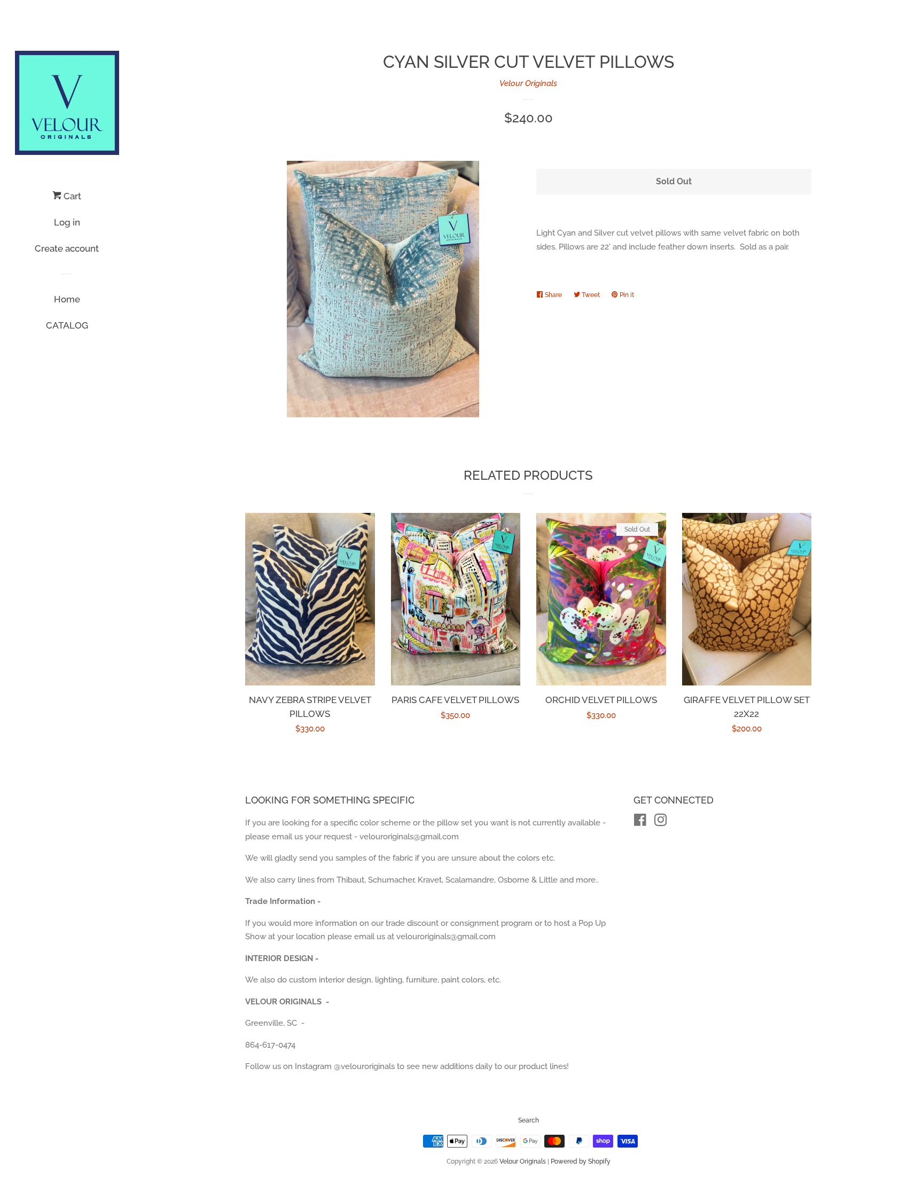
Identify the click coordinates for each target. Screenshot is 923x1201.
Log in (67, 222)
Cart (71, 196)
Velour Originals (528, 83)
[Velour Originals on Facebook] (640, 822)
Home (67, 299)
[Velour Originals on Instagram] (660, 822)
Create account (67, 248)
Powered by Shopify (581, 1161)
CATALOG (67, 325)
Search (528, 1120)
